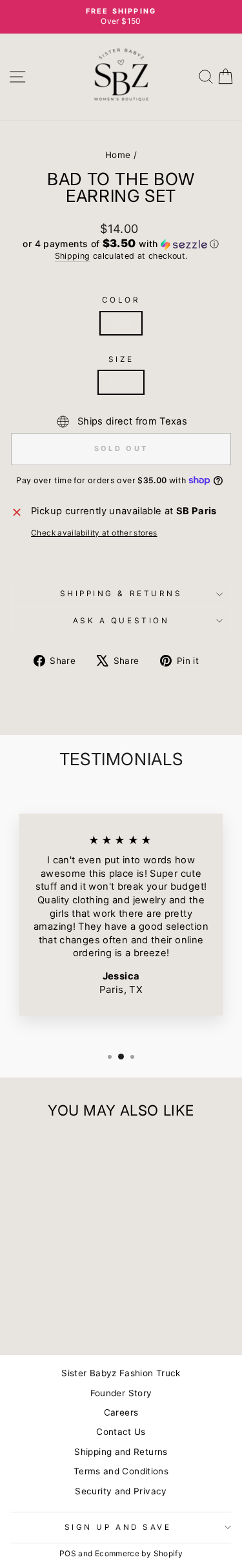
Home (117, 155)
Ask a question (121, 620)
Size (121, 359)
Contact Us (121, 1432)
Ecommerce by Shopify (139, 1553)
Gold (121, 323)
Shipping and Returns (120, 1452)
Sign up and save (118, 1527)
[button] (121, 243)
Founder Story (121, 1393)
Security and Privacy (120, 1491)
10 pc (121, 382)
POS (67, 1553)
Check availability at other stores (94, 532)
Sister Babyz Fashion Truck (121, 1373)
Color (121, 300)
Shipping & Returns (121, 593)
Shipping (72, 256)
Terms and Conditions (121, 1471)
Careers (121, 1412)
